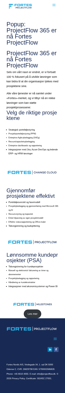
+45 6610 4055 (21, 374)
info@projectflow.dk (46, 374)
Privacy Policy (18, 378)
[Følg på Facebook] (56, 349)
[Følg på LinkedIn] (50, 349)
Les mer (32, 313)
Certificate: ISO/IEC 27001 (38, 378)
